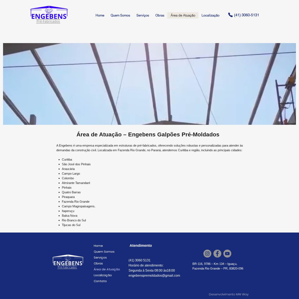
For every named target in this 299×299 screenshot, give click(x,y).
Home (98, 246)
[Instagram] (207, 254)
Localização (103, 275)
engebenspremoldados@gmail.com (154, 275)
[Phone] (230, 14)
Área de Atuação (107, 269)
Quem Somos (104, 251)
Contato (100, 281)
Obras (98, 263)
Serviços (100, 257)
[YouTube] (227, 254)
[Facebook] (217, 254)
